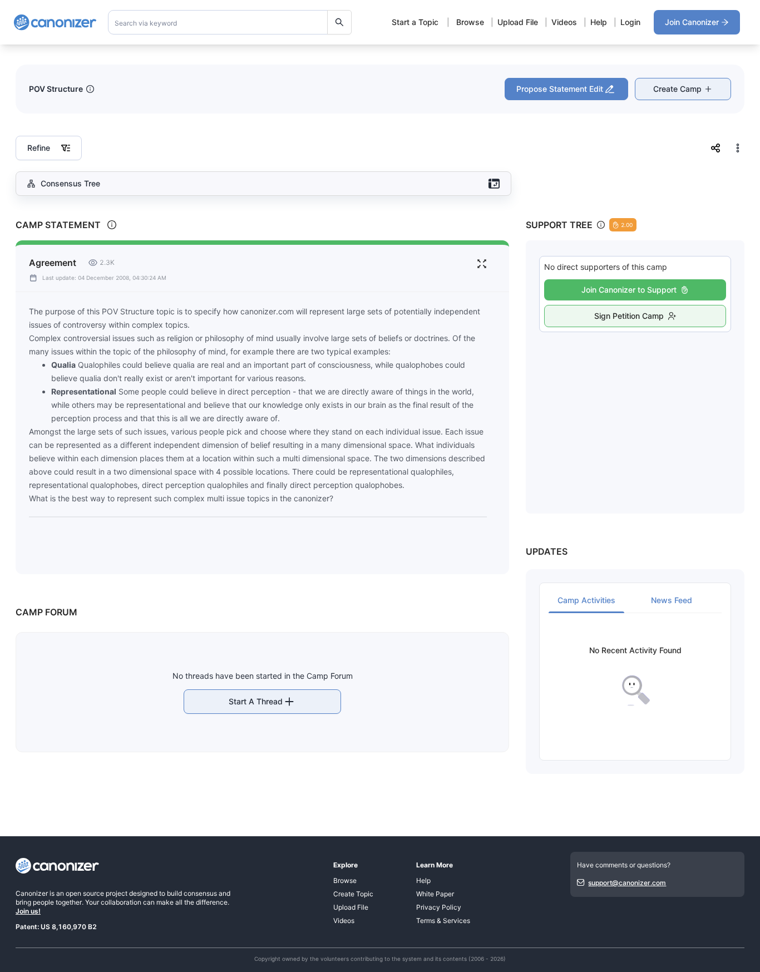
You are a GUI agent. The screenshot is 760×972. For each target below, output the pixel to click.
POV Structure (56, 88)
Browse (470, 22)
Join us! (28, 911)
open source (85, 893)
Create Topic (353, 894)
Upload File (517, 22)
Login (630, 22)
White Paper (435, 894)
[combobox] (230, 22)
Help (598, 22)
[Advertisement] (635, 410)
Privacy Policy (438, 907)
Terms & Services (443, 920)
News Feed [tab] (671, 600)
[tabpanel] (635, 676)
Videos (564, 22)
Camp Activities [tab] (586, 600)
